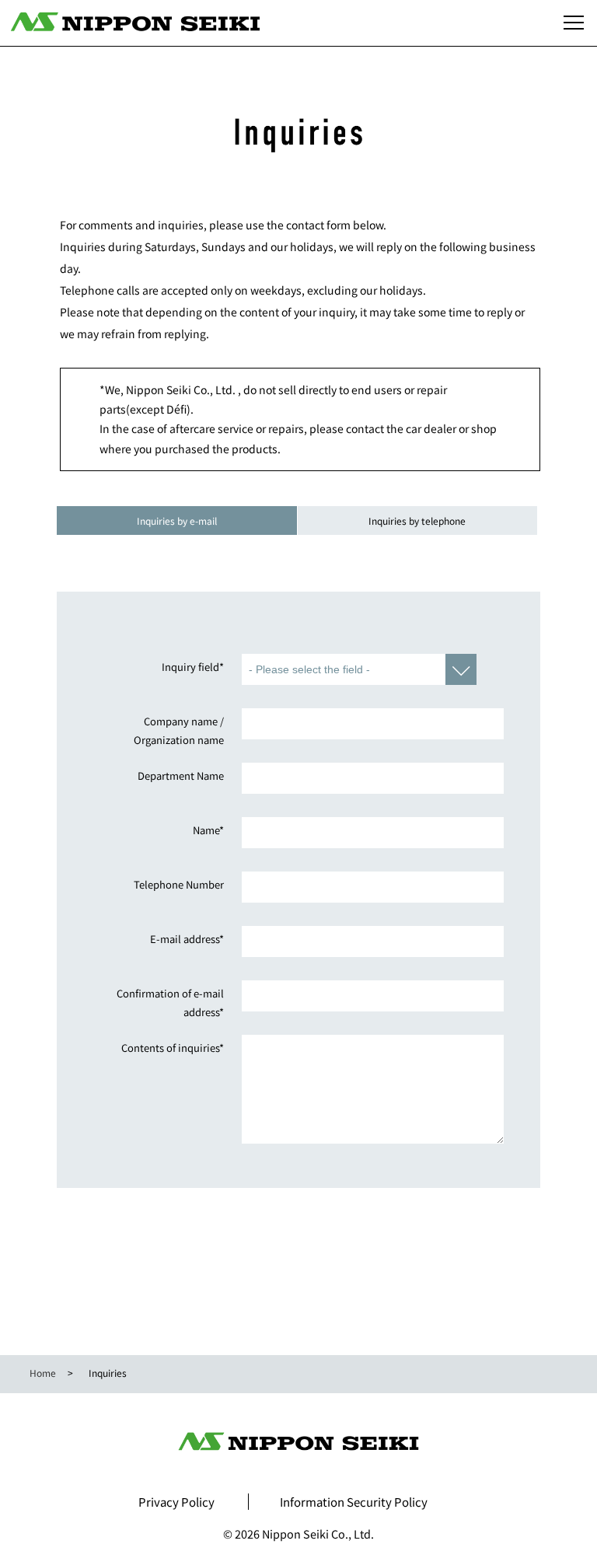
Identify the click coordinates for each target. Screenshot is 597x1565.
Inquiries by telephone (417, 520)
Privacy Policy (176, 1501)
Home (43, 1372)
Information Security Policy (354, 1501)
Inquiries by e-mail (177, 520)
